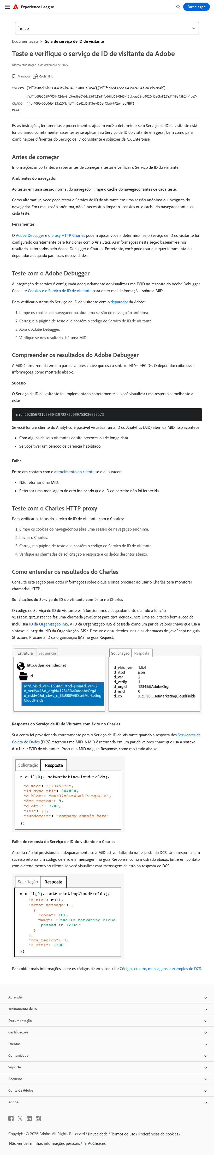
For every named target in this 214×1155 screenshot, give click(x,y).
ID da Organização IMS (48, 624)
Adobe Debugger (30, 235)
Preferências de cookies (158, 1133)
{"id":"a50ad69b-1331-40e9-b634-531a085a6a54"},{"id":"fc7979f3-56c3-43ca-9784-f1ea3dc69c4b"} (96, 88)
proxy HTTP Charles (68, 235)
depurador (119, 301)
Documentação (25, 41)
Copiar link (46, 76)
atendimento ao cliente (74, 471)
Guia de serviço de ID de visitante (74, 41)
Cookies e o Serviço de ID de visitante (60, 290)
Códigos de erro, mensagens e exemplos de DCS (160, 968)
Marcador (24, 76)
